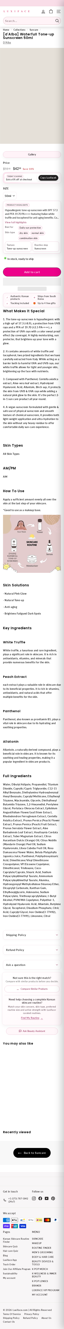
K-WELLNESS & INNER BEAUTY (44, 1275)
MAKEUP (37, 1243)
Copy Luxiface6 (48, 178)
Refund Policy (15, 949)
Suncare (34, 29)
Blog (5, 1255)
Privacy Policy (31, 1314)
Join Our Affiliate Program (17, 1269)
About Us (46, 1318)
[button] (32, 282)
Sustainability (10, 1273)
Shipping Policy (16, 934)
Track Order (9, 1264)
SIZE (6, 188)
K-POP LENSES (40, 1281)
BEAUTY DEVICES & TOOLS (43, 1263)
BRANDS (36, 1285)
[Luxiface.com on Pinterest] (53, 1198)
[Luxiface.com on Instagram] (34, 1198)
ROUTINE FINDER (41, 1248)
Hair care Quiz (10, 1251)
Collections (19, 29)
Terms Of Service (12, 1314)
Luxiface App (10, 1260)
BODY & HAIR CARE (43, 1257)
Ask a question (15, 964)
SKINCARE (37, 1239)
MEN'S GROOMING (42, 1252)
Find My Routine (32, 1018)
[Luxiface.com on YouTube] (47, 1198)
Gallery (32, 154)
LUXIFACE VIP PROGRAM (45, 1290)
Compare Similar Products (34, 988)
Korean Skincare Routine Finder (16, 1240)
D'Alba (7, 42)
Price (6, 162)
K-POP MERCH (40, 1269)
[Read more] (51, 11)
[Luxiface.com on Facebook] (40, 1198)
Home (6, 29)
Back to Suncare (34, 1152)
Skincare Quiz (10, 1246)
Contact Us (9, 1321)
